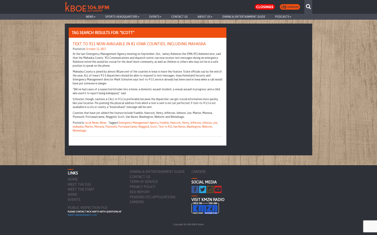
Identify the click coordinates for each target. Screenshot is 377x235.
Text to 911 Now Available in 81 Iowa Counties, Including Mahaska (139, 43)
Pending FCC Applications (152, 197)
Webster (207, 126)
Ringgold (143, 126)
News (89, 16)
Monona (99, 126)
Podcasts (282, 16)
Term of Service (144, 182)
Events (154, 16)
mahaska (78, 126)
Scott (153, 126)
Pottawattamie (127, 126)
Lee (215, 122)
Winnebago (79, 130)
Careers (137, 202)
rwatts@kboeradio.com (82, 215)
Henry (185, 122)
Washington (194, 126)
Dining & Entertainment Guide (243, 16)
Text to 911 (165, 126)
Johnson (207, 122)
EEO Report (140, 192)
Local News (92, 122)
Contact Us (179, 16)
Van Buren (179, 126)
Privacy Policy (142, 187)
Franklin (164, 122)
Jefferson (195, 122)
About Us (204, 16)
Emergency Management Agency (138, 122)
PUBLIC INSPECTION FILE (87, 208)
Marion (89, 126)
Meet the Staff (81, 189)
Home (73, 179)
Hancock (175, 122)
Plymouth (111, 126)
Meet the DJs (79, 184)
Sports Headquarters (121, 16)
